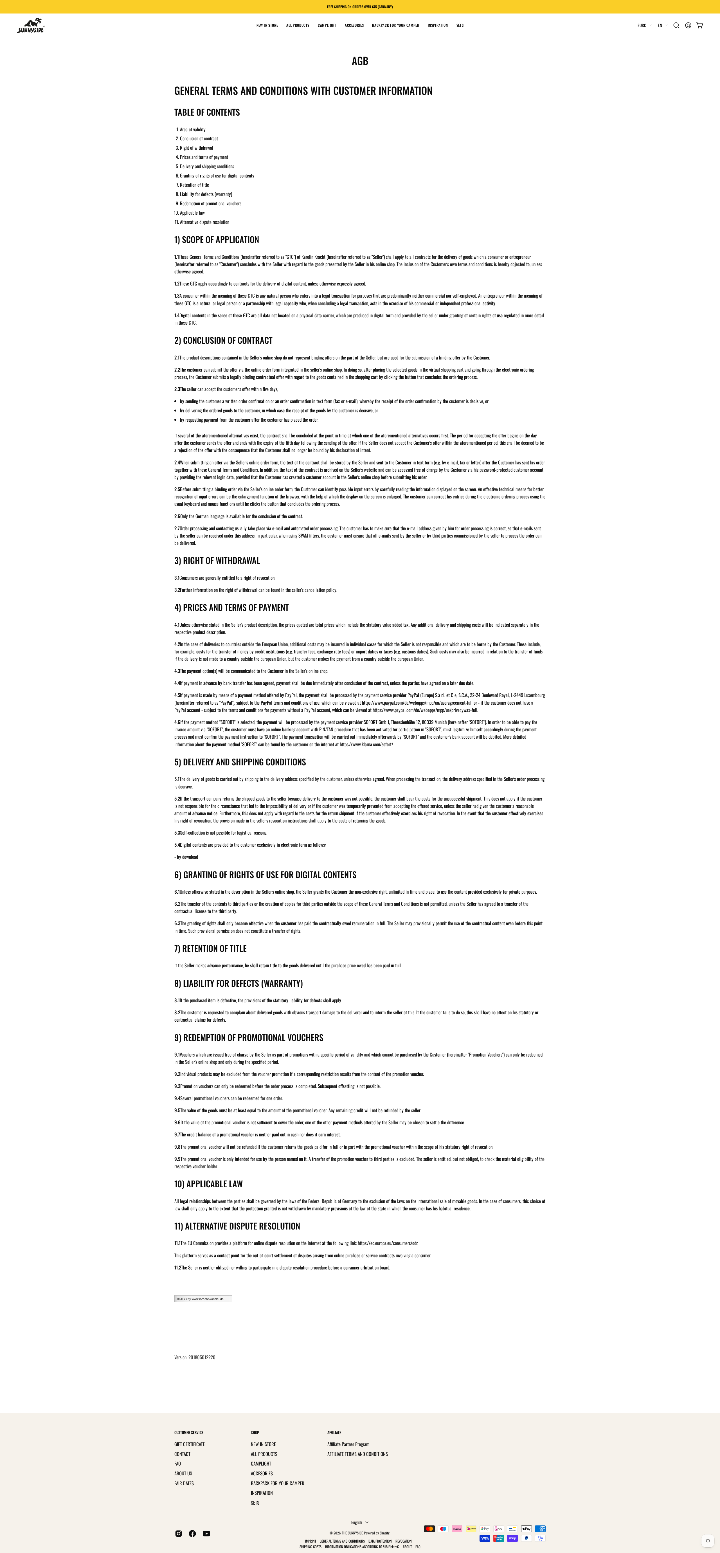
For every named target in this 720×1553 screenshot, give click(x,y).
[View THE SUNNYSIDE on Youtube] (205, 1533)
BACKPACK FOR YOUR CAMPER (277, 1482)
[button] (298, 25)
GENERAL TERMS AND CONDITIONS (342, 1541)
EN (660, 25)
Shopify (385, 1533)
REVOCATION (403, 1541)
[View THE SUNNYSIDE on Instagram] (177, 1533)
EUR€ (642, 25)
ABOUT (408, 1546)
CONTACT (182, 1453)
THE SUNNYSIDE (352, 1533)
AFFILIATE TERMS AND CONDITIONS (357, 1453)
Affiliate (334, 1432)
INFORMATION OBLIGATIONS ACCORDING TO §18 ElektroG (362, 1546)
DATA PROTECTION (380, 1541)
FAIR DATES (184, 1482)
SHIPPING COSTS (310, 1546)
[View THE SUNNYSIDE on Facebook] (191, 1533)
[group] (360, 7)
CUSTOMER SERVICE (188, 1432)
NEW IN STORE (263, 1444)
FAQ (177, 1463)
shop (255, 1432)
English (356, 1522)
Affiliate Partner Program (348, 1444)
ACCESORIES (262, 1472)
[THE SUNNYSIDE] (31, 25)
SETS (255, 1502)
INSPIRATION (262, 1492)
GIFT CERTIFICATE (189, 1444)
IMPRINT (310, 1541)
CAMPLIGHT (261, 1463)
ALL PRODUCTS (264, 1453)
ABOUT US (183, 1472)
